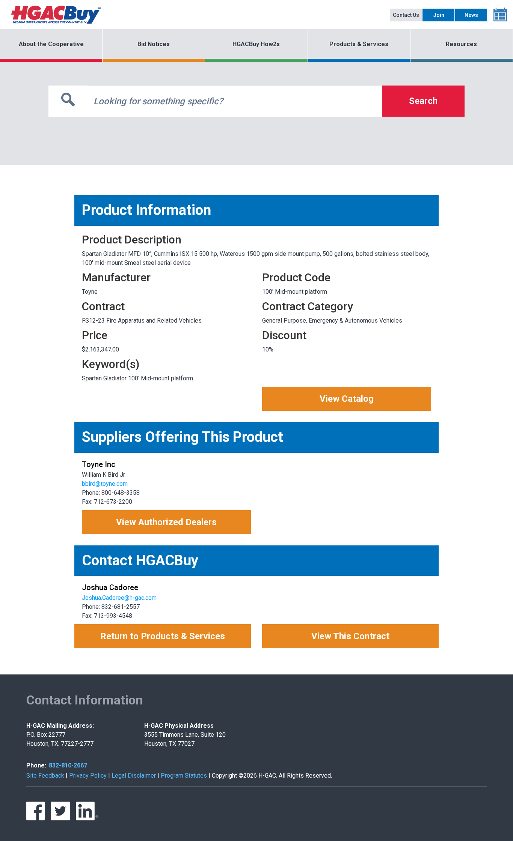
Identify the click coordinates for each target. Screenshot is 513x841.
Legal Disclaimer (134, 775)
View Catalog (347, 398)
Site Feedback (45, 775)
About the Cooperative (51, 44)
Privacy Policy (88, 775)
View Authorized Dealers (166, 522)
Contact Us (406, 15)
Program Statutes (184, 775)
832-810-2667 (68, 765)
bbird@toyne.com (105, 483)
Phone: (36, 765)
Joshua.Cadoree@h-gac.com (119, 597)
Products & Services (358, 44)
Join (438, 15)
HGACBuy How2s (256, 44)
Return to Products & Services (162, 636)
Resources (461, 44)
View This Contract (350, 636)
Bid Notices (153, 44)
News (471, 15)
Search (423, 101)
